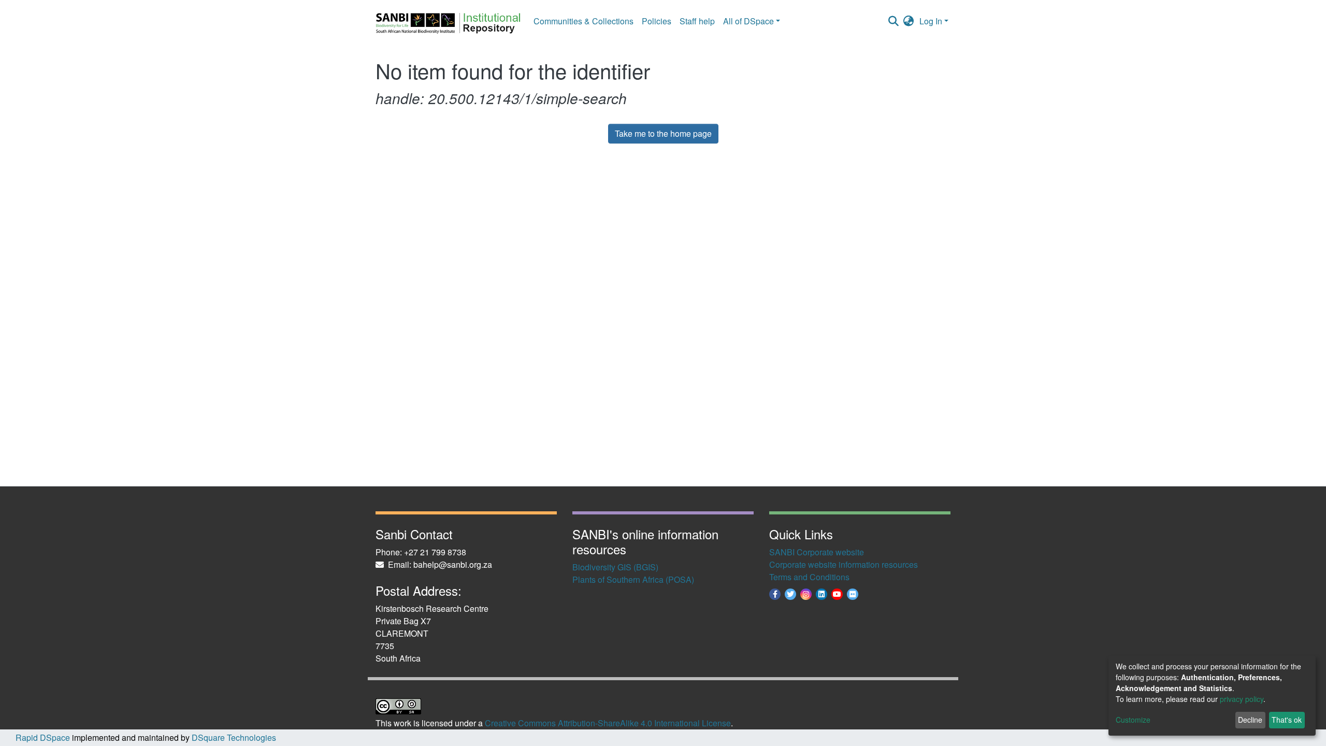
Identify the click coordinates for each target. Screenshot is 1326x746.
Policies (656, 21)
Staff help (697, 21)
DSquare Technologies (233, 737)
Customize (1133, 719)
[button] (908, 21)
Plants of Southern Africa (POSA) (633, 579)
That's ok (1287, 719)
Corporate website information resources (843, 564)
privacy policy (1241, 699)
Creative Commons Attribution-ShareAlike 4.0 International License (608, 723)
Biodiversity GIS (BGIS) (615, 567)
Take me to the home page (663, 133)
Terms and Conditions (809, 577)
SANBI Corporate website (816, 552)
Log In (930, 21)
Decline (1250, 719)
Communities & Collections (583, 21)
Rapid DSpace (43, 737)
